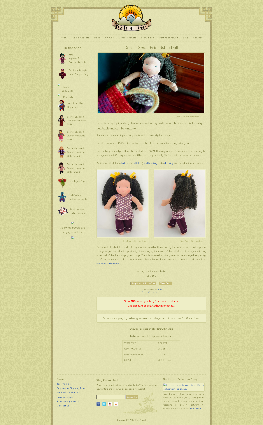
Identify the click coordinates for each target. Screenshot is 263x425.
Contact (197, 37)
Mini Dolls (68, 97)
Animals (108, 37)
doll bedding (150, 163)
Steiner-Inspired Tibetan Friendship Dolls (76, 120)
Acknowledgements (68, 401)
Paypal (159, 289)
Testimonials (64, 383)
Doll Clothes (75, 195)
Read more (195, 408)
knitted (124, 163)
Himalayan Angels (78, 181)
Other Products (126, 37)
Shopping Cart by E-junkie (151, 292)
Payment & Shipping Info (71, 388)
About (63, 37)
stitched (138, 163)
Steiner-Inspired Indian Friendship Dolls (76, 135)
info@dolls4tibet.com (107, 263)
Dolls (96, 37)
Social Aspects (81, 37)
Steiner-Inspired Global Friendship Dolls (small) (76, 168)
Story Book (147, 37)
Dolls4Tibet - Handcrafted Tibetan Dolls (131, 17)
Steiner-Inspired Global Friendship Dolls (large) (76, 152)
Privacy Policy (65, 397)
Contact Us (63, 405)
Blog (185, 37)
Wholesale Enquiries (68, 392)
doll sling (169, 163)
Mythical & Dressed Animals (77, 58)
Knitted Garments (78, 199)
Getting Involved (167, 37)
